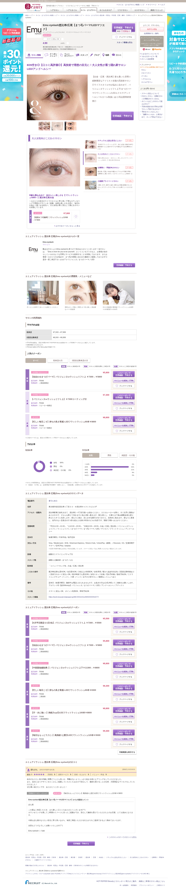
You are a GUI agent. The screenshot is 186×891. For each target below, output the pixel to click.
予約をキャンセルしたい (150, 112)
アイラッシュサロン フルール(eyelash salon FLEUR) (42, 873)
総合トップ (29, 15)
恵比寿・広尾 (63, 857)
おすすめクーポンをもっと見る (68, 226)
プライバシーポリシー (146, 885)
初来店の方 (58, 360)
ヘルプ (162, 5)
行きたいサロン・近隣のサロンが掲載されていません (152, 97)
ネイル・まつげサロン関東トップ (71, 15)
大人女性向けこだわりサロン (139, 857)
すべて (36, 360)
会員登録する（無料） (152, 33)
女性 (91, 455)
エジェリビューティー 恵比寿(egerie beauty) (86, 873)
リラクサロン (122, 10)
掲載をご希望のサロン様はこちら (152, 881)
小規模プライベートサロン (43, 860)
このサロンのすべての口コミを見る (123, 837)
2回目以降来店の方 (80, 360)
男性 (109, 455)
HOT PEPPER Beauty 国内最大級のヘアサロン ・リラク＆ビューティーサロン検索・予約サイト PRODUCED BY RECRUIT (34, 7)
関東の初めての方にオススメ (34, 865)
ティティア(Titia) (66, 873)
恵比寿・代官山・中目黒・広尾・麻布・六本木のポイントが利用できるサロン (72, 865)
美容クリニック (157, 10)
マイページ (152, 5)
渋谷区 (80, 857)
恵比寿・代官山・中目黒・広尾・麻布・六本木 (40, 857)
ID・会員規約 (124, 885)
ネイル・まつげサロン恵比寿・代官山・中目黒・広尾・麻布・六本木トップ (110, 15)
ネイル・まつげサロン (88, 10)
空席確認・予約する (123, 29)
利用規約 (134, 885)
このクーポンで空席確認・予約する (123, 374)
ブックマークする (125, 37)
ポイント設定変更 (147, 59)
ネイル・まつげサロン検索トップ (131, 5)
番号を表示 (53, 501)
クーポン (144, 76)
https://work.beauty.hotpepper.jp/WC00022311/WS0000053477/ (74, 597)
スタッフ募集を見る (125, 42)
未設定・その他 (128, 455)
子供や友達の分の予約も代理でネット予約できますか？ (152, 108)
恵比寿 (88, 857)
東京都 (73, 857)
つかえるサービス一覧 (149, 56)
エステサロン (139, 10)
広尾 (94, 857)
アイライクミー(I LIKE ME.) (140, 873)
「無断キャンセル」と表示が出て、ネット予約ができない (152, 115)
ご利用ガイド (160, 885)
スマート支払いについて (150, 93)
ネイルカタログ (106, 10)
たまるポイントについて (150, 54)
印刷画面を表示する (127, 752)
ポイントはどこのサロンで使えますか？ (152, 102)
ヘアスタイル (71, 10)
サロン (143, 70)
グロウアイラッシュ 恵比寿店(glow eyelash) (116, 873)
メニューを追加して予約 (124, 380)
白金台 (101, 857)
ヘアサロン (54, 10)
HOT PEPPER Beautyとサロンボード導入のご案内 (116, 881)
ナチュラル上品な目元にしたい (116, 857)
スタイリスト (146, 73)
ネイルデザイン (146, 82)
